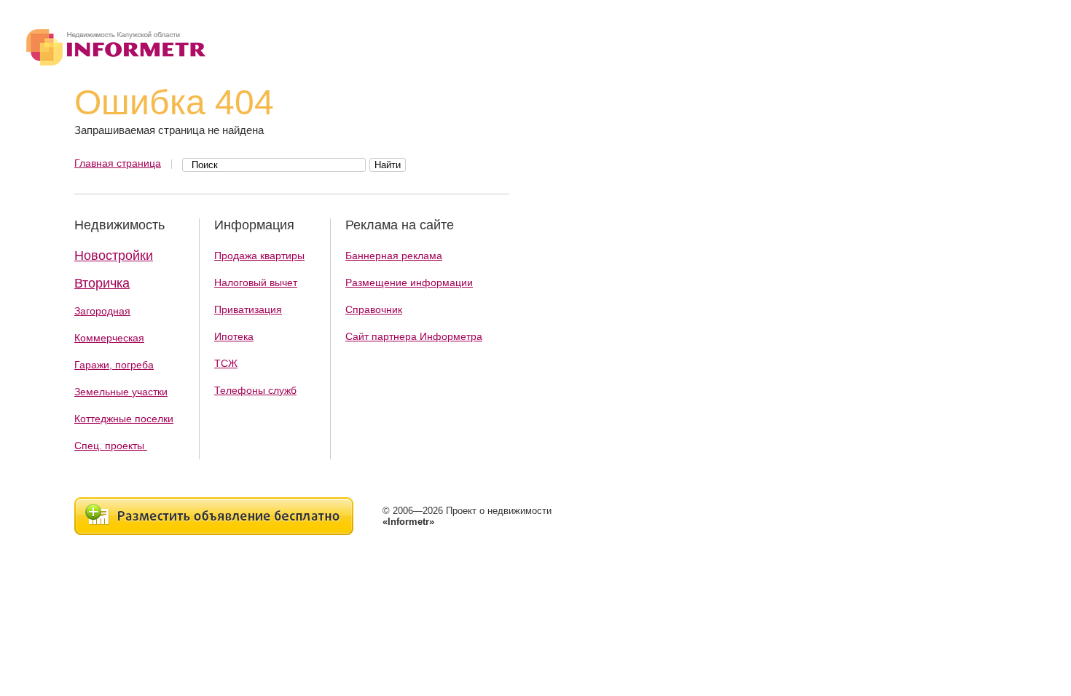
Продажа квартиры (259, 255)
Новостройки (113, 255)
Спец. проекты (110, 445)
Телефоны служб (255, 390)
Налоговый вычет (255, 282)
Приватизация (248, 309)
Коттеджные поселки (123, 418)
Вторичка (102, 283)
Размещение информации (409, 282)
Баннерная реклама (393, 255)
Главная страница (117, 163)
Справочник (373, 309)
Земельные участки (121, 392)
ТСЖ (226, 363)
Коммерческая (109, 338)
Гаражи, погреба (114, 365)
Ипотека (234, 336)
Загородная (102, 311)
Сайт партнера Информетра (413, 336)
